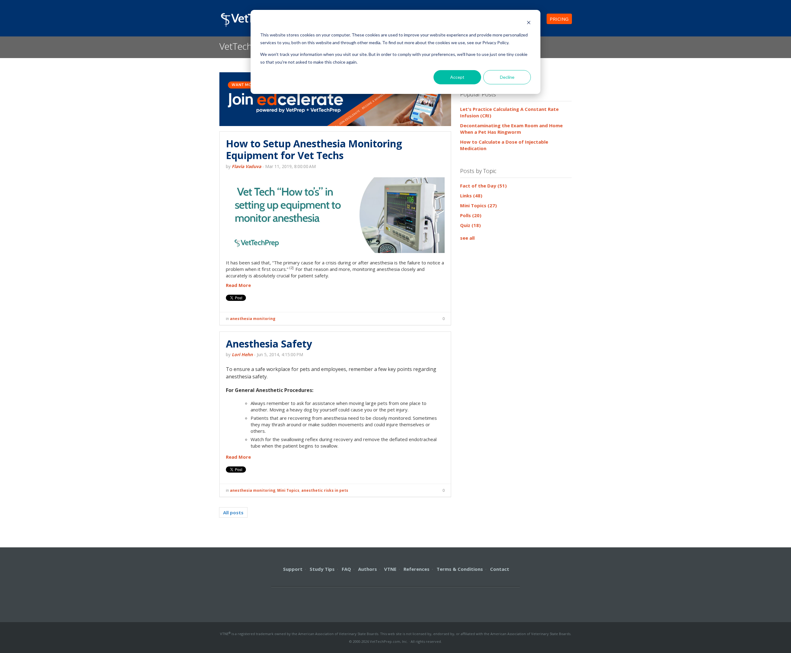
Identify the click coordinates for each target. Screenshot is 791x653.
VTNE (390, 569)
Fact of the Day (483, 186)
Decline (507, 77)
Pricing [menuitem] (559, 19)
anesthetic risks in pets (324, 490)
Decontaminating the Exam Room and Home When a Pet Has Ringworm (511, 128)
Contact (499, 569)
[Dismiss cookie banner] (529, 23)
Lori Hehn (242, 354)
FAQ (346, 569)
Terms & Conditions (460, 569)
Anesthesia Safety (269, 343)
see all (467, 238)
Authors (367, 569)
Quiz (470, 225)
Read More (238, 285)
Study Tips (322, 569)
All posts (233, 512)
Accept (457, 77)
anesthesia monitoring (252, 318)
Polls (470, 215)
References (416, 569)
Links (471, 195)
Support (292, 569)
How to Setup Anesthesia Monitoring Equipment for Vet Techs (314, 149)
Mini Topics (288, 490)
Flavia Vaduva (246, 166)
